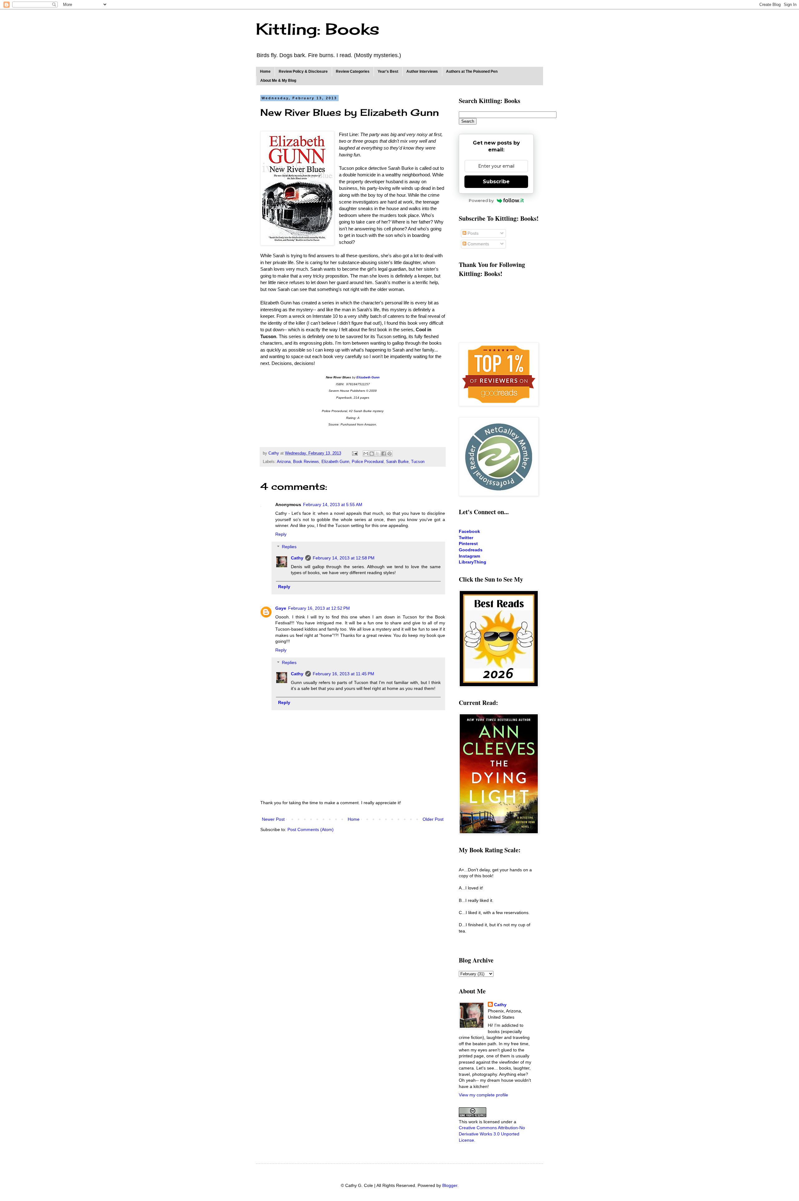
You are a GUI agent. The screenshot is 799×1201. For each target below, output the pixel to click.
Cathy (297, 557)
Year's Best (388, 71)
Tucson (417, 462)
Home (265, 71)
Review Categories (353, 71)
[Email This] (366, 453)
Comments (477, 243)
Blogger (449, 1185)
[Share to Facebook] (383, 453)
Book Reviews (306, 462)
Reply (281, 534)
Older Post (433, 819)
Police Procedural (368, 462)
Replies (289, 546)
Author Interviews (422, 71)
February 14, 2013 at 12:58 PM (344, 557)
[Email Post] (354, 453)
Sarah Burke (397, 462)
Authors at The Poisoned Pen (472, 71)
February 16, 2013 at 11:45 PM (343, 673)
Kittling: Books (317, 28)
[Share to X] (378, 453)
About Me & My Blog (278, 80)
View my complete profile (483, 1094)
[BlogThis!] (372, 453)
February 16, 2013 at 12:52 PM (319, 608)
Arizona (284, 462)
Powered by (481, 200)
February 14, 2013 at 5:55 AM (332, 504)
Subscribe (496, 182)
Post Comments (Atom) (310, 829)
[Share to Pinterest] (389, 453)
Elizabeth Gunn (335, 462)
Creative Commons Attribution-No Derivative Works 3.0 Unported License (492, 1133)
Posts (472, 233)
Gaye (280, 608)
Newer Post (273, 819)
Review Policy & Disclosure (303, 71)
